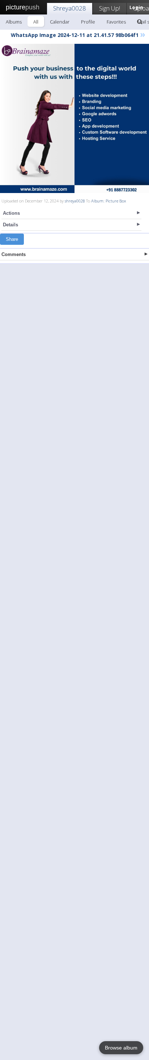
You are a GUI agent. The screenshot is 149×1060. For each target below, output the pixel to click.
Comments (13, 254)
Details (10, 224)
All (35, 21)
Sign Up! (109, 8)
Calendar (59, 21)
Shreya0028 (69, 8)
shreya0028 (75, 201)
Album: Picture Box (108, 201)
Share (12, 239)
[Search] (139, 22)
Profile (88, 21)
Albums (14, 21)
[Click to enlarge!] (74, 118)
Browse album (121, 1048)
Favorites (116, 21)
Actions (11, 213)
